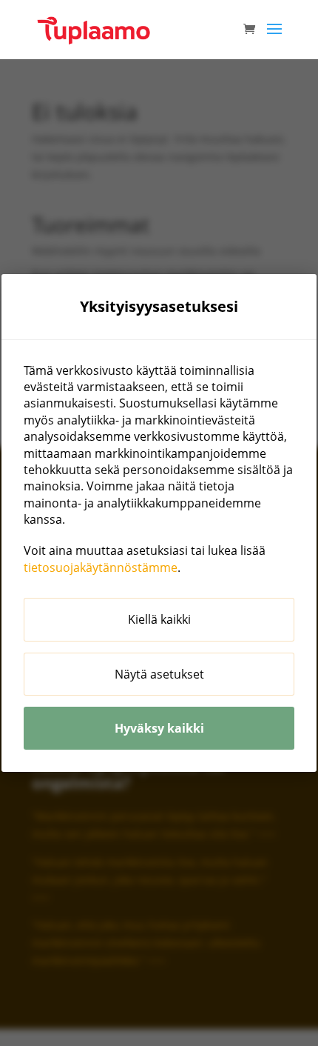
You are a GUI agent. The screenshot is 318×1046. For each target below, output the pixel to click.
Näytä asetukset (159, 674)
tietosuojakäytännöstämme (100, 567)
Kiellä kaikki (159, 619)
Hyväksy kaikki (159, 728)
